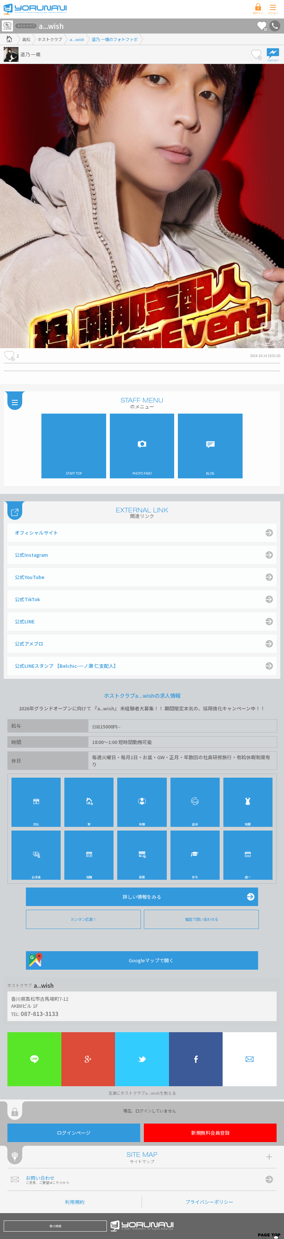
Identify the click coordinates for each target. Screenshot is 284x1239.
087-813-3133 (39, 1013)
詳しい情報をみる (142, 896)
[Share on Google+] (88, 1059)
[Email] (250, 1059)
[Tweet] (142, 1059)
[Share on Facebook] (196, 1059)
